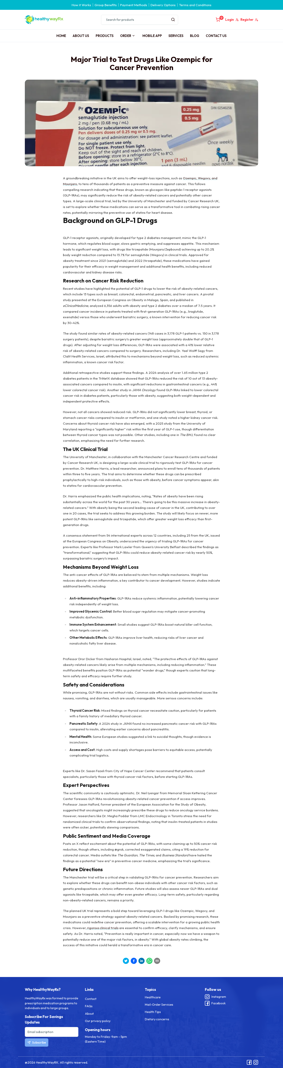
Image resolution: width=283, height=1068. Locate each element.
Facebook (218, 1003)
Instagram (218, 997)
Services (175, 36)
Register (246, 20)
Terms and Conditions (195, 5)
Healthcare (153, 997)
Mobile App (152, 36)
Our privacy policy (98, 1021)
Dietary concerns (157, 1019)
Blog (194, 36)
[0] (218, 19)
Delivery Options (163, 5)
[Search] (173, 20)
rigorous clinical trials (102, 928)
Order (125, 36)
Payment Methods (133, 5)
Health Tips (153, 1012)
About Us (81, 36)
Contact (90, 999)
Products (105, 36)
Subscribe (39, 1042)
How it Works (81, 5)
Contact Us (216, 36)
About (89, 1013)
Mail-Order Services (159, 1004)
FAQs (88, 1006)
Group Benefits (106, 5)
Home (61, 36)
